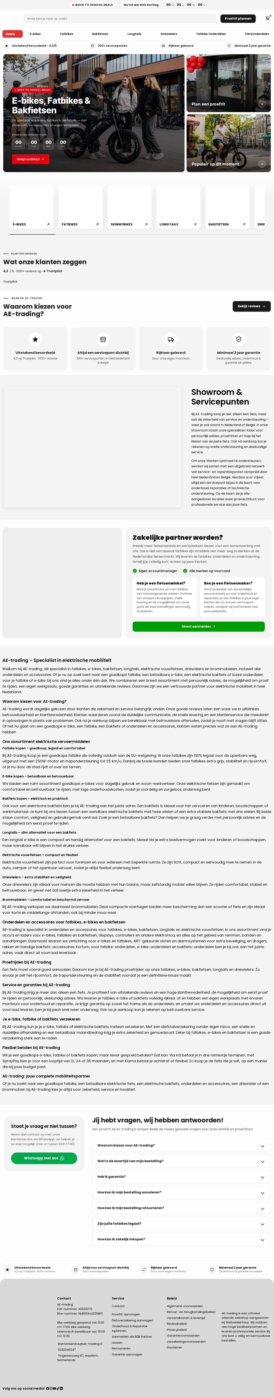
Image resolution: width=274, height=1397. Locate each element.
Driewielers (169, 34)
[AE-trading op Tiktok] (57, 1389)
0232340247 (66, 1349)
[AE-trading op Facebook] (47, 1389)
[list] (137, 207)
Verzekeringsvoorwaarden (186, 1341)
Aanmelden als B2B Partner (132, 1336)
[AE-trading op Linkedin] (61, 1389)
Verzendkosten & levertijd (186, 1318)
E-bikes (35, 34)
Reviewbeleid (177, 1324)
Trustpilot (10, 281)
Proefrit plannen (238, 18)
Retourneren (121, 1348)
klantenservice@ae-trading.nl (79, 1344)
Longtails (135, 34)
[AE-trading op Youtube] (54, 1389)
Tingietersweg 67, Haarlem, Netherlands (77, 1357)
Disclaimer (174, 1347)
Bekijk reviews (249, 306)
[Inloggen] (262, 18)
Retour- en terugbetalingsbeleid (191, 1312)
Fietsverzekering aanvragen (132, 1320)
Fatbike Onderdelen (211, 34)
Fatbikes (67, 34)
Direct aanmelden (196, 626)
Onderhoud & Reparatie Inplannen (129, 1328)
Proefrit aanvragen (126, 1314)
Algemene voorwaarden (185, 1306)
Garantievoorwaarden (183, 1335)
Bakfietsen (100, 34)
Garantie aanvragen (127, 1354)
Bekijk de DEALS (28, 159)
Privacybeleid (177, 1330)
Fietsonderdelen (257, 34)
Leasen (117, 1342)
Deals (10, 34)
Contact (118, 1306)
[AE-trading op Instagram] (51, 1389)
